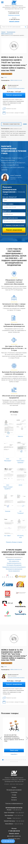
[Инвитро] (21, 426)
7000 (5, 77)
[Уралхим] (8, 501)
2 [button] (5, 760)
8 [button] (17, 760)
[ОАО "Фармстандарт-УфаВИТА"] (8, 475)
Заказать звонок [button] (14, 21)
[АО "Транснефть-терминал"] (21, 449)
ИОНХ (20, 485)
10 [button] (21, 760)
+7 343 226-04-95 (18, 815)
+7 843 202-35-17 (16, 818)
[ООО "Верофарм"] (8, 449)
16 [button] (17, 762)
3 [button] (7, 760)
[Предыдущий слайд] (1, 738)
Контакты (14, 799)
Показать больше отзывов (14, 542)
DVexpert (14, 773)
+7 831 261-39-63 (19, 821)
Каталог (14, 787)
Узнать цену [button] (14, 750)
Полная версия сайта (14, 838)
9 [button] (19, 760)
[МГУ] (8, 426)
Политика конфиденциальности (14, 803)
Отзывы (14, 794)
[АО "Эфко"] (8, 526)
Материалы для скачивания (14, 789)
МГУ (7, 436)
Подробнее (14, 754)
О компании (14, 792)
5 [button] (11, 760)
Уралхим (7, 511)
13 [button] (11, 762)
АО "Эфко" (7, 535)
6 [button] (13, 760)
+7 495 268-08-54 (14, 19)
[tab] (11, 124)
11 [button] (23, 760)
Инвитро (20, 436)
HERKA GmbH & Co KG (16, 80)
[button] (16, 88)
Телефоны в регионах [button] (14, 15)
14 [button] (13, 762)
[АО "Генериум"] (21, 501)
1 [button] (3, 760)
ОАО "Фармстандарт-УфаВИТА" (8, 487)
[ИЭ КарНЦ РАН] (21, 526)
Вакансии (14, 797)
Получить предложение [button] (14, 95)
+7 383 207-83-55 (18, 823)
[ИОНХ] (21, 475)
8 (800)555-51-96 (14, 13)
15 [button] (15, 762)
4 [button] (9, 760)
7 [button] (15, 760)
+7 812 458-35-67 (19, 812)
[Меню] (2, 2)
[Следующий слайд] (27, 738)
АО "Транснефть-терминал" (20, 460)
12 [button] (25, 760)
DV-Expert (14, 3)
